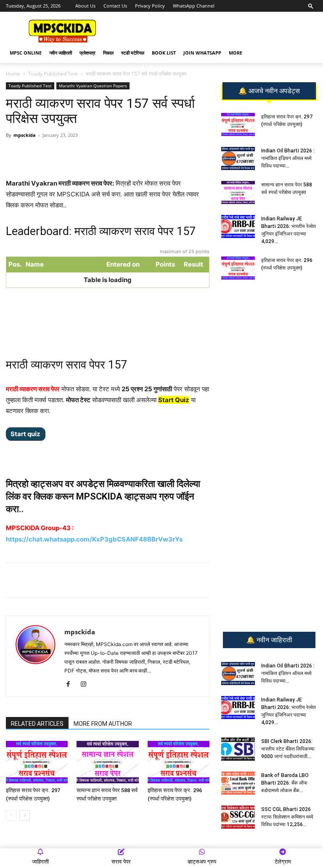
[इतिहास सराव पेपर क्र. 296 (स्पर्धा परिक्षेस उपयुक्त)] (178, 762)
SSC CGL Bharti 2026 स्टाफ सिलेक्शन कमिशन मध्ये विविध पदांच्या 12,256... (287, 816)
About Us (85, 6)
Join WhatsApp (202, 53)
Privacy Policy (150, 6)
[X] (123, 154)
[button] (310, 6)
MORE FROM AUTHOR (103, 723)
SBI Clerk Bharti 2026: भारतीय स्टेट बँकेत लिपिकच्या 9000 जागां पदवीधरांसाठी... (288, 748)
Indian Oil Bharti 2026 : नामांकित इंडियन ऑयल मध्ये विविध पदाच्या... (288, 158)
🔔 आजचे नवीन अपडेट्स (269, 91)
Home (13, 73)
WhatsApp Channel (193, 6)
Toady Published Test (53, 73)
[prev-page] (11, 815)
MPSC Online (26, 53)
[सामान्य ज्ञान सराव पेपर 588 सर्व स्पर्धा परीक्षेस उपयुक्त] (107, 762)
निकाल (108, 53)
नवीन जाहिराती (60, 53)
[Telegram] (84, 154)
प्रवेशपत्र (87, 53)
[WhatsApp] (65, 154)
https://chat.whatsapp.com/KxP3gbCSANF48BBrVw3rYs (94, 539)
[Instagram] (86, 685)
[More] (143, 154)
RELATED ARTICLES (37, 723)
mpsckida (24, 135)
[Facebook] (103, 154)
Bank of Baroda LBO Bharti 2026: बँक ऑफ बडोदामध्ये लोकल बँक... (285, 782)
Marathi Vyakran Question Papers (93, 86)
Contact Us (115, 6)
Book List (164, 53)
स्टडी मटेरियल (132, 53)
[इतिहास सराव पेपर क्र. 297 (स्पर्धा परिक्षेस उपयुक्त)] (37, 762)
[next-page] (24, 815)
